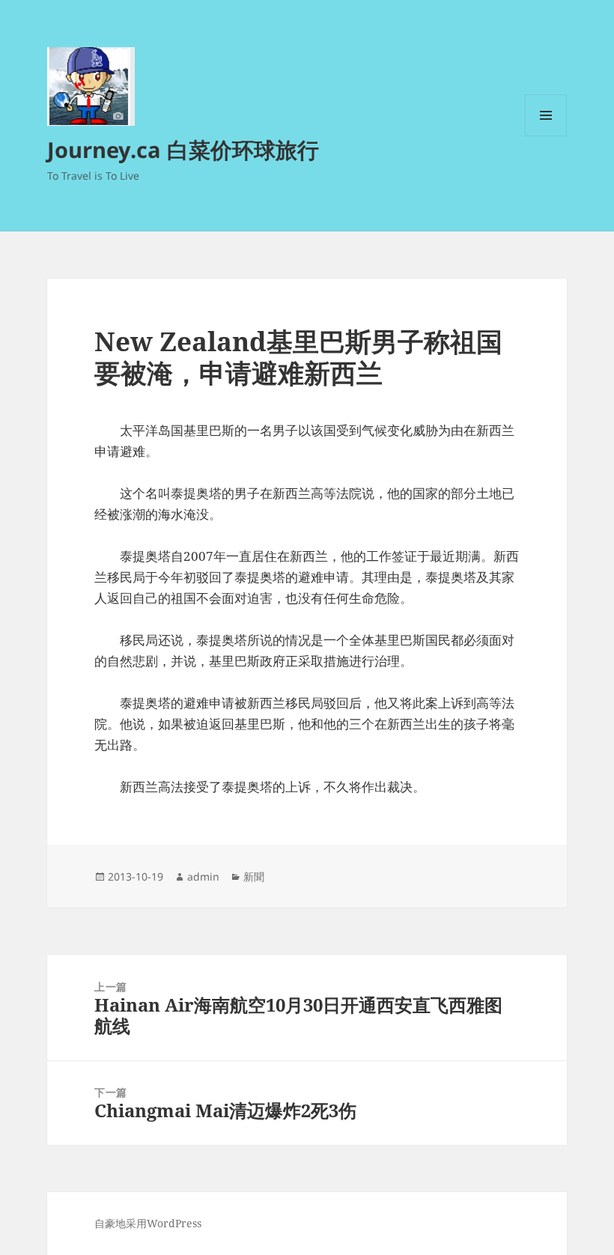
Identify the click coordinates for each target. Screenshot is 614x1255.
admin (203, 876)
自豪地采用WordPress (147, 1223)
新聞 (253, 876)
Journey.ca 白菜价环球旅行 (183, 149)
